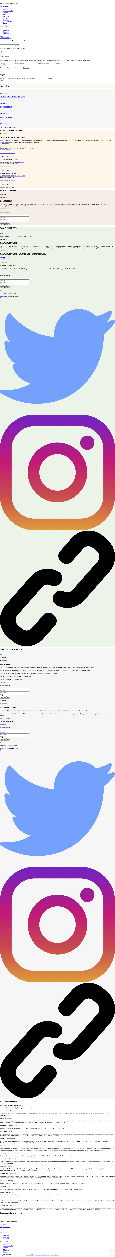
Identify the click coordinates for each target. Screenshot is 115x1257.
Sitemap (56, 1255)
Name (38, 63)
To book (7, 257)
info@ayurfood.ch (5, 1227)
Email (58, 63)
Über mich (6, 17)
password (49, 78)
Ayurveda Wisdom (8, 11)
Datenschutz (26, 68)
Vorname (18, 63)
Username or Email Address (23, 78)
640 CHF (2, 257)
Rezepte (5, 9)
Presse (5, 32)
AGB (52, 1255)
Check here (3, 51)
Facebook (6, 1237)
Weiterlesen (3, 208)
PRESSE (5, 18)
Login (5, 23)
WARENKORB (7, 21)
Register (2, 82)
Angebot (5, 12)
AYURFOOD (4, 6)
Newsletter (6, 20)
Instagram (6, 1238)
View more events (5, 296)
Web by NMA (30, 1255)
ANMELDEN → (4, 156)
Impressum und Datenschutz (42, 1255)
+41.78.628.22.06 (5, 1230)
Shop (4, 14)
